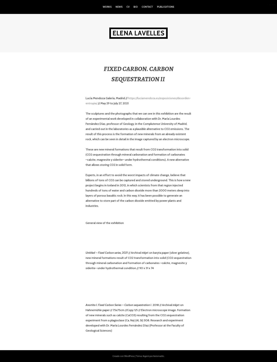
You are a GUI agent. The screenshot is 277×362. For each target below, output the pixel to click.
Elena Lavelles (138, 33)
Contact (147, 6)
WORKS (107, 6)
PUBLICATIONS (165, 6)
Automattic (158, 356)
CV (128, 6)
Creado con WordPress (123, 356)
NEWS (119, 6)
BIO (136, 6)
